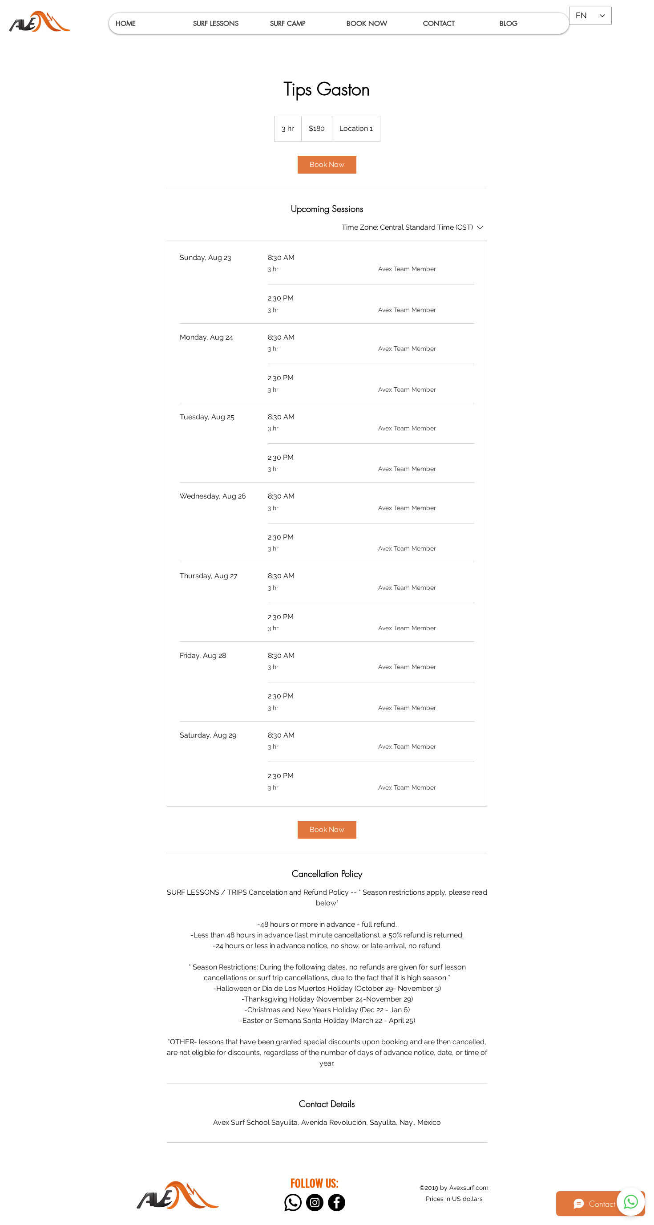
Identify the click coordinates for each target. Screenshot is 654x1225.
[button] (224, 23)
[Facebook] (336, 1202)
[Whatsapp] (293, 1202)
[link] (327, 165)
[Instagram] (314, 1202)
